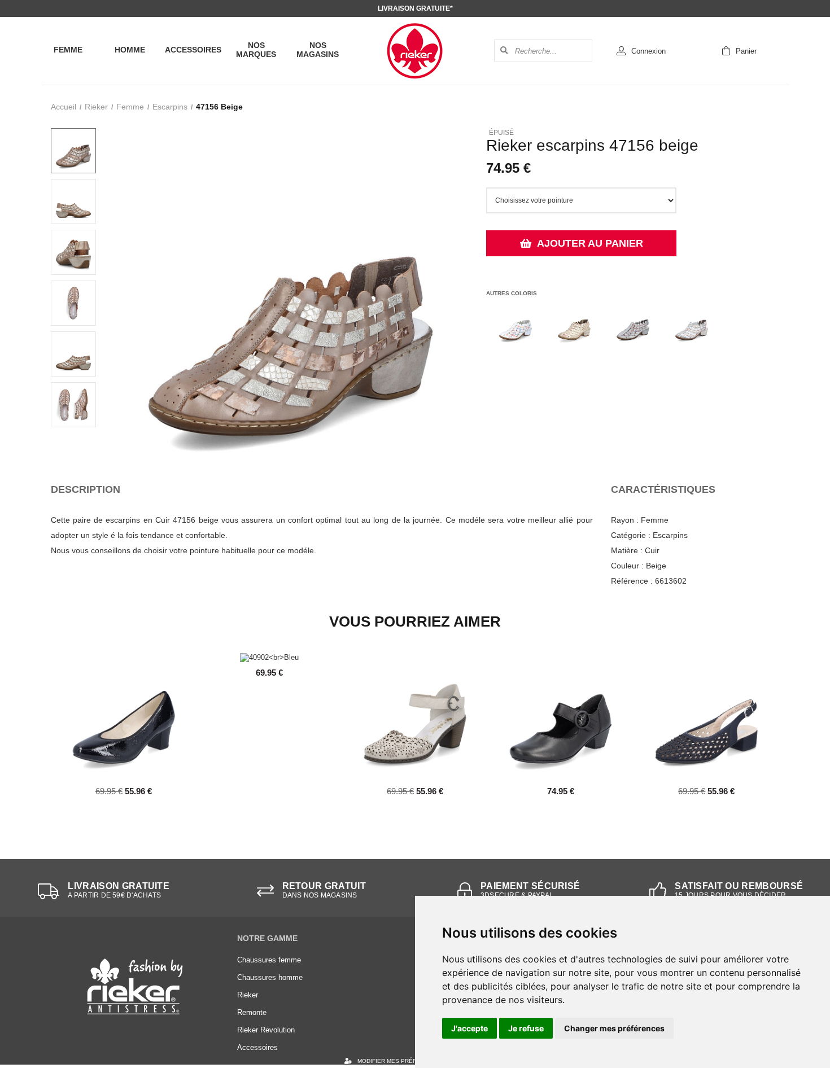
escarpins (169, 106)
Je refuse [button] (526, 1028)
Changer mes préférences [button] (614, 1028)
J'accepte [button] (469, 1028)
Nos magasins (317, 50)
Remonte (252, 1012)
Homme (130, 49)
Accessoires (193, 49)
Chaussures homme (270, 977)
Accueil (63, 106)
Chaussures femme (269, 960)
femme (130, 106)
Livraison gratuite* (415, 8)
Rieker (96, 106)
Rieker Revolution (266, 1030)
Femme (68, 49)
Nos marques (256, 50)
